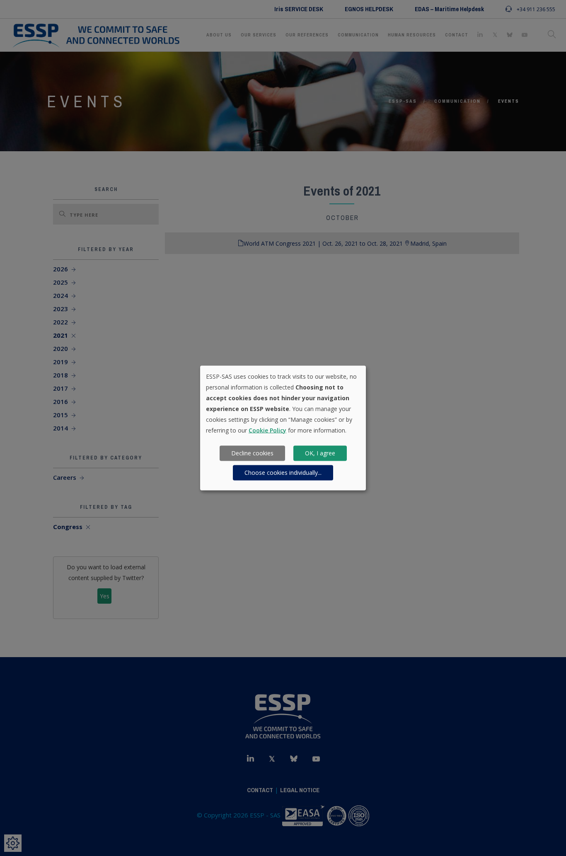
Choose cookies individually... (283, 472)
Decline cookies (252, 453)
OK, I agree (320, 453)
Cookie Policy (267, 430)
